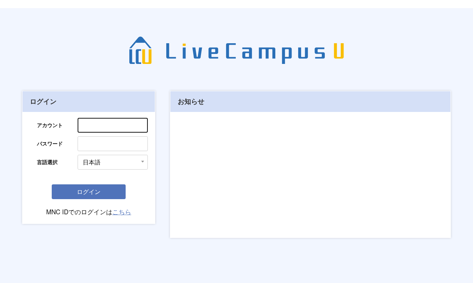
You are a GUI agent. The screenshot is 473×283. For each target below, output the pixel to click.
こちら (121, 211)
